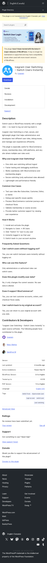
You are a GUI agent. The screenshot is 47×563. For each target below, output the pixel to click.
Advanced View (8, 409)
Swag (28, 505)
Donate (28, 501)
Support (7, 111)
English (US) (40, 389)
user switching (39, 402)
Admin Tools (26, 394)
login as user (30, 398)
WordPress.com (8, 512)
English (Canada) (14, 534)
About (4, 475)
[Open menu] (43, 3)
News (4, 479)
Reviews (7, 94)
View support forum (10, 442)
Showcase (29, 475)
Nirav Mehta (12, 345)
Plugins (27, 483)
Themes (28, 479)
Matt (4, 516)
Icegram (21, 73)
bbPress (5, 520)
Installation (8, 100)
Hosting (5, 483)
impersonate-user (38, 394)
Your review (7, 425)
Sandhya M (11, 352)
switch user (40, 398)
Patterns (28, 487)
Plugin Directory (8, 10)
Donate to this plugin (10, 461)
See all (42, 425)
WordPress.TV (8, 505)
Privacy (5, 487)
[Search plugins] (25, 25)
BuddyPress (7, 524)
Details (7, 88)
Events (27, 498)
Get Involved (30, 494)
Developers (6, 501)
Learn (4, 494)
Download (7, 80)
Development (9, 105)
